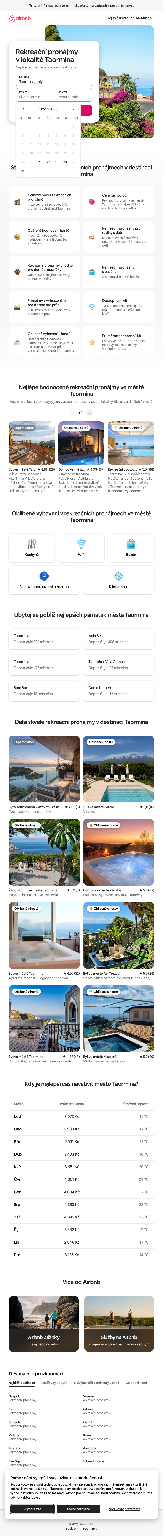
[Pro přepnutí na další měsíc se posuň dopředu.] (73, 109)
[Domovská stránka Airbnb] (20, 18)
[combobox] (54, 81)
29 (65, 162)
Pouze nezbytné (78, 1509)
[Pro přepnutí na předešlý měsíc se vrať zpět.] (23, 109)
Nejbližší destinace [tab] (22, 1383)
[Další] (89, 412)
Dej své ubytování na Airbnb (129, 18)
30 (73, 162)
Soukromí (72, 1529)
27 (48, 162)
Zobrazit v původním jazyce (114, 6)
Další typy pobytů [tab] (54, 1383)
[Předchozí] (73, 412)
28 (56, 162)
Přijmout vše (32, 1509)
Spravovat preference (124, 1509)
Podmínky (90, 1529)
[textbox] (35, 96)
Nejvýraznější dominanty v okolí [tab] (96, 1383)
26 (40, 162)
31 (22, 171)
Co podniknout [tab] (136, 1383)
